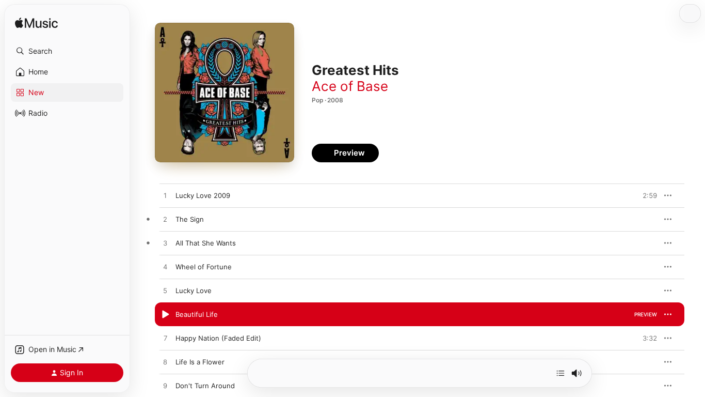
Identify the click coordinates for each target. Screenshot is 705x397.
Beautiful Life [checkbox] (196, 314)
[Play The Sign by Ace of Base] (165, 219)
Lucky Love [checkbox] (193, 290)
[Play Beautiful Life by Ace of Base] (165, 314)
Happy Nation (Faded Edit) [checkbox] (218, 338)
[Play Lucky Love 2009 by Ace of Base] (165, 196)
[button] (67, 51)
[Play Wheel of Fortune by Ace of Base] (165, 267)
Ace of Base (350, 86)
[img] (36, 23)
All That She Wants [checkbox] (205, 243)
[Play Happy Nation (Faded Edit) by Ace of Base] (165, 338)
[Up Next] (560, 373)
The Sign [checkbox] (189, 219)
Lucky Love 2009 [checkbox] (202, 195)
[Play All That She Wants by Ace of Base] (165, 243)
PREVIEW (645, 195)
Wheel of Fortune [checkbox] (203, 267)
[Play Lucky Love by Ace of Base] (165, 291)
